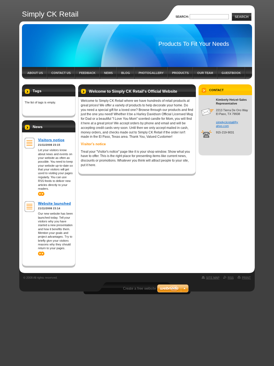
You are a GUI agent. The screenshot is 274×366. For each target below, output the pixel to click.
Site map (212, 277)
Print (246, 277)
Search (242, 17)
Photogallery (151, 72)
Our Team (205, 72)
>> (39, 193)
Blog (125, 72)
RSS (231, 277)
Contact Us (61, 72)
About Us (35, 72)
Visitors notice (51, 140)
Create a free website (139, 288)
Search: (182, 16)
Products (180, 72)
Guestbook (231, 72)
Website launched (54, 203)
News (108, 72)
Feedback (87, 72)
